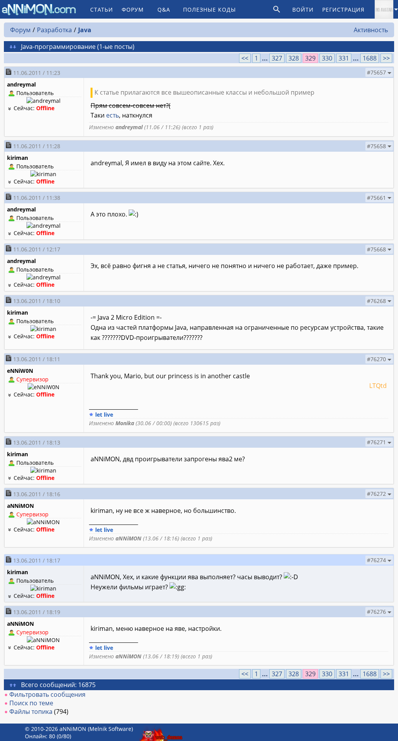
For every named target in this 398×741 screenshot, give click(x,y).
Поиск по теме (31, 703)
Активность (371, 30)
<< (244, 58)
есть (112, 115)
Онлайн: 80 (40, 736)
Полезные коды (209, 9)
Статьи (101, 9)
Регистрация (343, 9)
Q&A (163, 9)
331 (344, 58)
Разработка (54, 30)
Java (84, 30)
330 (327, 58)
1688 (370, 58)
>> (386, 58)
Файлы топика (30, 711)
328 (293, 58)
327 (277, 58)
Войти (303, 9)
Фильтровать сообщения (47, 694)
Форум (133, 9)
